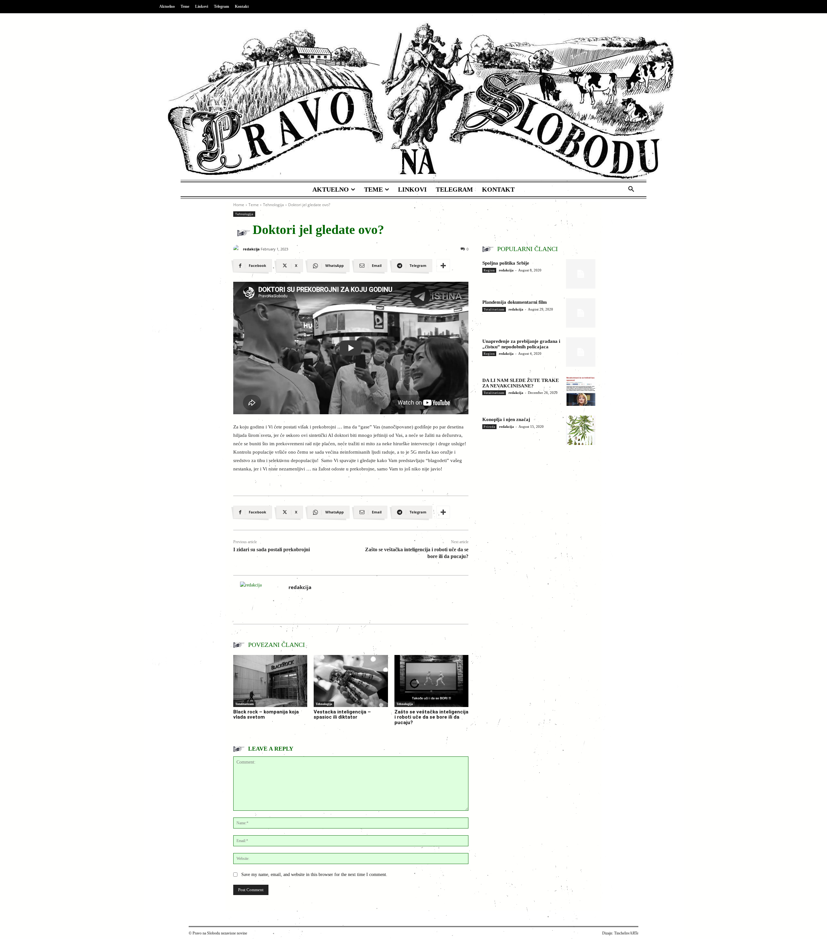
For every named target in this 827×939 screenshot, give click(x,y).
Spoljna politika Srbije (505, 263)
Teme (253, 204)
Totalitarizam (244, 704)
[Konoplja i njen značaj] (580, 430)
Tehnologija (273, 204)
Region (489, 270)
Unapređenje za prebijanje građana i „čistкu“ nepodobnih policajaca (521, 344)
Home (238, 204)
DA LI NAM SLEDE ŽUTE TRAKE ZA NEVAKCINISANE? (520, 383)
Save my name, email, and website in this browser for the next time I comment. (314, 874)
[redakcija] (237, 249)
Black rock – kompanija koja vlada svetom (266, 714)
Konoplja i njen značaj (506, 419)
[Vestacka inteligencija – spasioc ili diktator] (351, 681)
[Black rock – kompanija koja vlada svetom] (270, 681)
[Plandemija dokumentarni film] (580, 313)
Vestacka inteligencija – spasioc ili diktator (342, 714)
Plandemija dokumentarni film (514, 302)
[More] (443, 265)
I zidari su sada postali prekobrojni (271, 549)
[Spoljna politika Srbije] (580, 274)
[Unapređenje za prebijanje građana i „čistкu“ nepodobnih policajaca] (580, 352)
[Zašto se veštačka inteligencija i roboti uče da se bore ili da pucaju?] (431, 681)
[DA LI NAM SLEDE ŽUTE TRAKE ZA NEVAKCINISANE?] (580, 391)
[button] (631, 189)
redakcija (251, 249)
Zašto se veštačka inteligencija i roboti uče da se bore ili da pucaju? (431, 717)
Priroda (489, 426)
